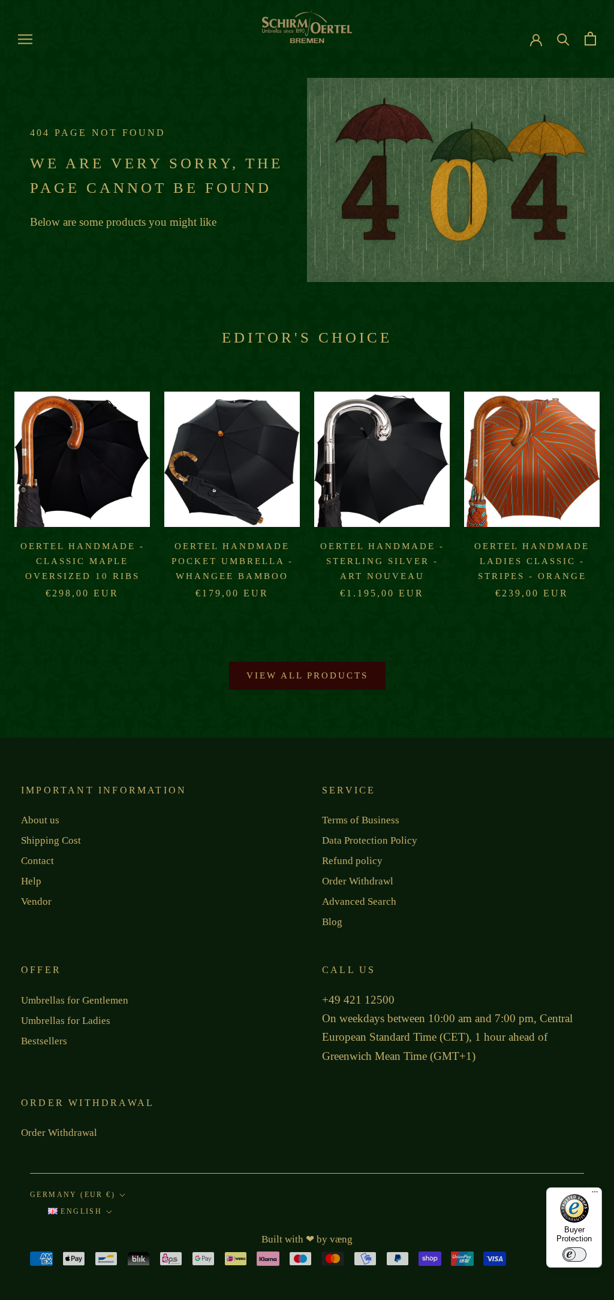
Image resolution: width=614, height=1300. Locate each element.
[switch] (574, 1254)
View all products (307, 675)
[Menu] (595, 1194)
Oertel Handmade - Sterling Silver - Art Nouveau (382, 561)
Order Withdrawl (357, 881)
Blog (332, 922)
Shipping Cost (51, 840)
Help (31, 881)
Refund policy (352, 860)
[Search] (563, 38)
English (80, 1211)
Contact (37, 860)
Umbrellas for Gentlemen (74, 1000)
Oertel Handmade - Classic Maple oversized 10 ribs (82, 561)
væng (341, 1239)
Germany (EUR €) (72, 1194)
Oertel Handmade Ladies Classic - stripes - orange (531, 561)
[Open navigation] (25, 39)
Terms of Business (360, 820)
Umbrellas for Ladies (65, 1020)
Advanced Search (359, 901)
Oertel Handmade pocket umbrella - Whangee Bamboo (232, 561)
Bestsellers (44, 1041)
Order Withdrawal (59, 1132)
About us (40, 820)
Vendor (36, 901)
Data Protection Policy (369, 840)
